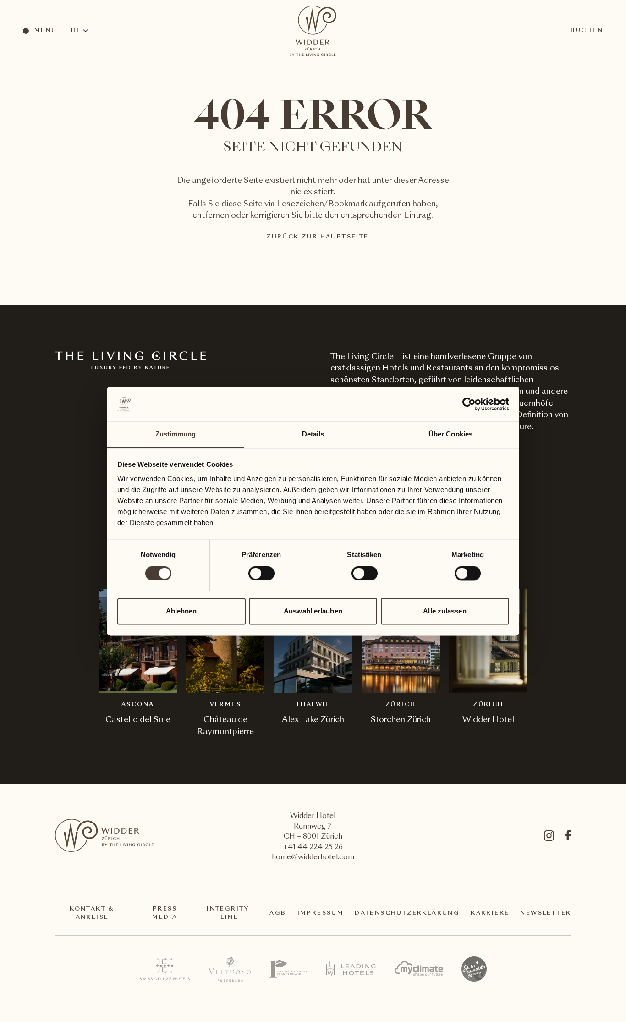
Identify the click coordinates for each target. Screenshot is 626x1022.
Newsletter (545, 913)
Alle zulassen (444, 611)
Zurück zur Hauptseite (317, 237)
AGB (277, 913)
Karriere (490, 913)
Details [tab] (313, 434)
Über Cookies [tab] (450, 434)
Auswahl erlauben (313, 611)
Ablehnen (181, 611)
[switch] (261, 572)
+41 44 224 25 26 (313, 847)
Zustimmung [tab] (175, 434)
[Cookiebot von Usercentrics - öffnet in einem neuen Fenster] (469, 404)
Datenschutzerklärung (407, 913)
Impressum (320, 913)
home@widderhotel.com (313, 857)
